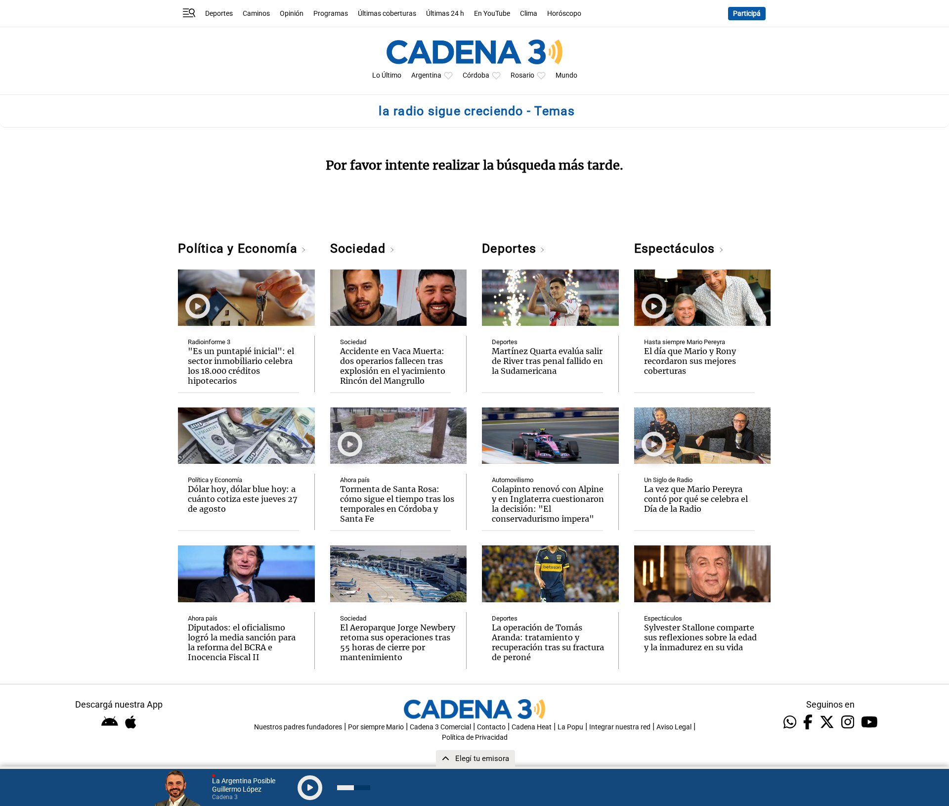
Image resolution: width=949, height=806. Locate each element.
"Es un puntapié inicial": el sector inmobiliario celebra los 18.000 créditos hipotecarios (241, 366)
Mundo (566, 75)
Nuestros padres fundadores (298, 727)
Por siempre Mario (376, 727)
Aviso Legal (673, 727)
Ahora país (202, 618)
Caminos (256, 13)
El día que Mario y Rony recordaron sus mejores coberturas (690, 361)
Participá (747, 13)
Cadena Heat (532, 727)
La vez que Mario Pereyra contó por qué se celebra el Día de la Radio (696, 499)
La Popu (570, 727)
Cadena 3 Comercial (440, 727)
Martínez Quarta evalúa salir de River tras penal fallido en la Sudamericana (547, 361)
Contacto (491, 727)
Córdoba (476, 75)
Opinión (291, 13)
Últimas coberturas (387, 13)
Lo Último (386, 75)
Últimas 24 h (445, 13)
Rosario (522, 75)
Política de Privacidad (475, 737)
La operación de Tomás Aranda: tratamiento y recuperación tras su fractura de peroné (548, 642)
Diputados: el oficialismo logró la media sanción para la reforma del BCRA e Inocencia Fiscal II (242, 642)
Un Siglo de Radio (668, 480)
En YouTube (492, 13)
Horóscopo (564, 13)
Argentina (426, 75)
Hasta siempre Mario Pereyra (684, 342)
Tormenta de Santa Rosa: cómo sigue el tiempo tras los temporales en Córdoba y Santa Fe (397, 504)
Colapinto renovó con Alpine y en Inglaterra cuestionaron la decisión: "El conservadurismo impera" (548, 504)
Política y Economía (239, 248)
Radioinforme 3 (209, 342)
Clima (528, 13)
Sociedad (359, 248)
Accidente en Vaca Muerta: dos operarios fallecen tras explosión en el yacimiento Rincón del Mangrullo (392, 366)
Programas (330, 13)
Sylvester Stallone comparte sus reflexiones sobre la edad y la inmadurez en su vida (700, 637)
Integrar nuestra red (619, 727)
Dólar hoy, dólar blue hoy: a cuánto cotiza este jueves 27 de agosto (243, 499)
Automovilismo (512, 480)
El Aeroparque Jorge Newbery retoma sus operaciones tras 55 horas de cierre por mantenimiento (397, 642)
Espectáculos (676, 248)
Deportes (219, 13)
